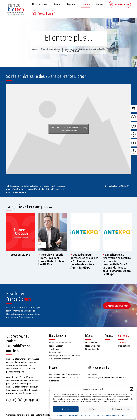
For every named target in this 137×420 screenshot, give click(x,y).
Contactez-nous (136, 108)
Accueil (35, 49)
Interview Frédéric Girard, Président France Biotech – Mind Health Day (51, 259)
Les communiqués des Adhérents (64, 377)
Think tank (54, 349)
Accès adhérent (46, 13)
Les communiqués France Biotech (64, 374)
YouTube (136, 143)
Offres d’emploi (92, 349)
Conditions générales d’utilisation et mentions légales (30, 414)
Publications (124, 345)
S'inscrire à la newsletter (117, 305)
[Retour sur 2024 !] (20, 232)
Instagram (136, 125)
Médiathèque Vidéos (50, 49)
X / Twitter (136, 134)
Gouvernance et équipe (59, 358)
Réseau (57, 4)
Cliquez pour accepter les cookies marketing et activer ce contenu (68, 129)
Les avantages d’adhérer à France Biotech (107, 377)
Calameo (136, 151)
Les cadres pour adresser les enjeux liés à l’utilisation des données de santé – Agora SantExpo (84, 261)
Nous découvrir (39, 4)
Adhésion (92, 374)
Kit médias (54, 380)
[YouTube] (26, 400)
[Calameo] (31, 400)
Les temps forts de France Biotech (64, 355)
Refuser (92, 409)
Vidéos (123, 342)
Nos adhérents (91, 342)
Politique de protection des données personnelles (74, 415)
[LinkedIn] (8, 400)
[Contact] (37, 400)
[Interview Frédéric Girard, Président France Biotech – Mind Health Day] (52, 232)
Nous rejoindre (122, 4)
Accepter (66, 409)
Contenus (85, 4)
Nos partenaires (92, 345)
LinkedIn (136, 117)
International (55, 352)
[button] (131, 389)
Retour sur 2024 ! (19, 254)
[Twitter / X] (20, 400)
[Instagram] (14, 400)
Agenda (71, 4)
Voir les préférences (120, 409)
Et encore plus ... (68, 37)
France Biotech (56, 345)
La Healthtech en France (60, 342)
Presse (99, 4)
